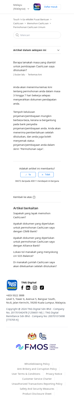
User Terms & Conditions (26, 373)
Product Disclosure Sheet (37, 393)
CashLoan (18, 23)
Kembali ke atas (22, 197)
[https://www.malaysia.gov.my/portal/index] (32, 336)
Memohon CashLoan (38, 23)
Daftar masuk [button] (50, 6)
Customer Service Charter (37, 378)
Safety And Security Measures (37, 388)
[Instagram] (35, 288)
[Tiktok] (42, 288)
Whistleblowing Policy (37, 363)
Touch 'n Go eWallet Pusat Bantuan (31, 19)
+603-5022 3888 (15, 295)
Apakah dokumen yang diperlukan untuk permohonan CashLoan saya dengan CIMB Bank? (34, 227)
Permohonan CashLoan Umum (29, 27)
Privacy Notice (54, 373)
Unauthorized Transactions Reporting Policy (37, 383)
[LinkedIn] (28, 288)
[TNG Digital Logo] (37, 6)
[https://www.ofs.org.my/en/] (37, 346)
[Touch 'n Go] (12, 285)
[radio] (28, 174)
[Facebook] (22, 288)
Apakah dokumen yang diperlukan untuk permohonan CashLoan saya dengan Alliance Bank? (34, 241)
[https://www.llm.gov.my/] (42, 336)
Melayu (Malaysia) (19, 6)
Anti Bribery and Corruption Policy (37, 368)
